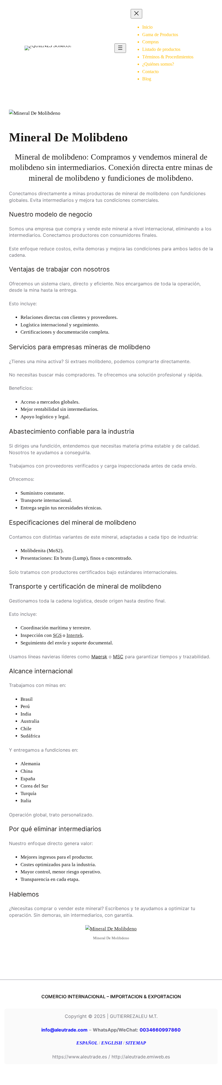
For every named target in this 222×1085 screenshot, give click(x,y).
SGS (57, 635)
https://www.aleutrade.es (79, 1057)
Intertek (74, 635)
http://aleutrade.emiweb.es (141, 1057)
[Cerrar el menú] (136, 14)
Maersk (99, 656)
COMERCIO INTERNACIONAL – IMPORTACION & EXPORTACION (111, 996)
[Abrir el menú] (120, 48)
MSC (118, 656)
